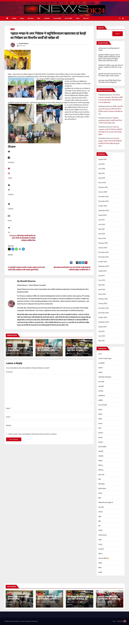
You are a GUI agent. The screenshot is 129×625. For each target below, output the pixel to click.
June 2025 (101, 224)
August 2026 (102, 159)
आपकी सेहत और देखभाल (104, 377)
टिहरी (99, 428)
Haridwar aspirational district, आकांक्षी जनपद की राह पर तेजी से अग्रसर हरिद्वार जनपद (110, 120)
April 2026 (101, 178)
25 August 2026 (14, 602)
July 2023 (101, 331)
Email (8, 417)
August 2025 (102, 215)
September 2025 (103, 210)
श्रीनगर (100, 553)
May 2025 (101, 229)
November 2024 (103, 257)
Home (114, 621)
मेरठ (99, 526)
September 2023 (103, 322)
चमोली (100, 419)
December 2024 (103, 252)
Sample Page (120, 621)
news (100, 354)
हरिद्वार (38, 18)
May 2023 (101, 340)
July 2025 (101, 220)
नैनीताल (100, 460)
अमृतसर (100, 367)
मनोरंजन (100, 512)
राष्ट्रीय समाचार (102, 535)
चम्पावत (100, 423)
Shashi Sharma (23, 43)
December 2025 (103, 196)
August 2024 (102, 271)
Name (8, 408)
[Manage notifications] (124, 621)
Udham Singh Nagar (104, 358)
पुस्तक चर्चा (101, 474)
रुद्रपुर (100, 544)
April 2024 (101, 289)
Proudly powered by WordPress (12, 621)
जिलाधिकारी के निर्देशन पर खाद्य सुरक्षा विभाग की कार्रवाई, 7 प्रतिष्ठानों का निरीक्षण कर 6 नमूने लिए (110, 67)
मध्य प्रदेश (101, 507)
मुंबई (99, 521)
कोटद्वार (100, 409)
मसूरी (99, 516)
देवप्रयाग (100, 433)
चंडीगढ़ (100, 414)
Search (101, 28)
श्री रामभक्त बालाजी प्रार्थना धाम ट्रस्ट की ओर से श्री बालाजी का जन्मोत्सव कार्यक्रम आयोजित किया (22, 238)
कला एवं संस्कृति (57, 18)
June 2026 (101, 168)
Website (8, 425)
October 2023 (102, 317)
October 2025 (102, 206)
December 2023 (103, 308)
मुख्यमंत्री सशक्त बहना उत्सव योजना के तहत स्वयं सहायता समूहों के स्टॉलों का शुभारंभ (109, 598)
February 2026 (103, 187)
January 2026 (102, 192)
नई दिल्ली (100, 456)
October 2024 (102, 261)
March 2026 (102, 182)
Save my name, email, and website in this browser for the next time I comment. (32, 434)
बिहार (99, 498)
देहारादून (22, 18)
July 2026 (101, 164)
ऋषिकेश (100, 400)
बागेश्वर (100, 493)
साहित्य (100, 563)
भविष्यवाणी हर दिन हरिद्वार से (105, 502)
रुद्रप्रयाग (101, 549)
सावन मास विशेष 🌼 (103, 558)
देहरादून (100, 437)
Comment (9, 372)
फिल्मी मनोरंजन (102, 488)
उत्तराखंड (14, 18)
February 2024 (103, 299)
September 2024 (103, 266)
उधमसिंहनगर (101, 395)
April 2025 (101, 233)
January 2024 (102, 303)
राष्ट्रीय (77, 18)
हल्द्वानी (100, 572)
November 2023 (103, 313)
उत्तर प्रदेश (101, 381)
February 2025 (103, 243)
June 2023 (101, 336)
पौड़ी (99, 479)
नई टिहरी (100, 451)
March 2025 (102, 238)
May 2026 (101, 173)
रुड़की (100, 539)
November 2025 (103, 201)
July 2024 (101, 275)
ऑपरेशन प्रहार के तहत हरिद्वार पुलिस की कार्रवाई (18, 349)
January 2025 (102, 247)
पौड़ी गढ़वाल (30, 18)
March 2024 (102, 294)
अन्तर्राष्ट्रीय (47, 18)
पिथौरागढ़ (100, 470)
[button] (119, 18)
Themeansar (35, 621)
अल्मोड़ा (100, 372)
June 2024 (101, 280)
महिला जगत (86, 18)
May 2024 (101, 285)
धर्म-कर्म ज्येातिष (68, 18)
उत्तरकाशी (100, 386)
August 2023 (102, 326)
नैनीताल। (100, 465)
